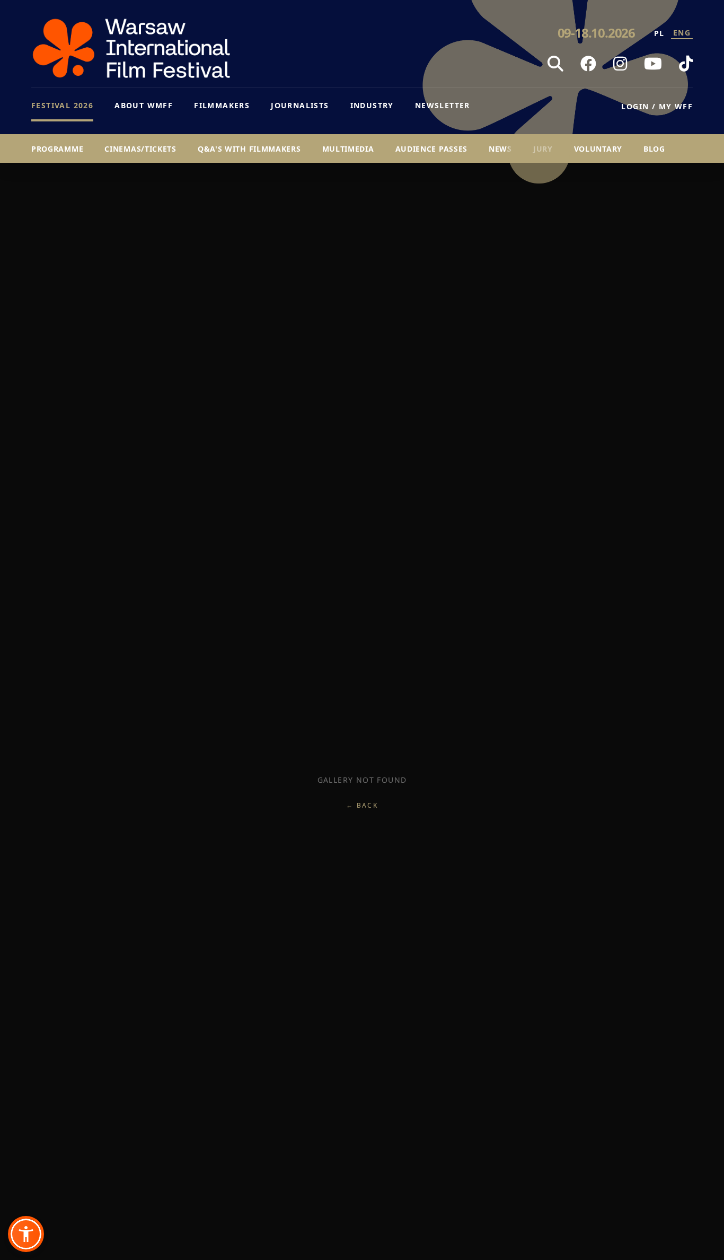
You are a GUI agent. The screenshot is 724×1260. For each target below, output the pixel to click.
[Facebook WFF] (588, 63)
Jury (543, 149)
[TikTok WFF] (686, 63)
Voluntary (598, 149)
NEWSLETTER (442, 105)
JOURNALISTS (300, 105)
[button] (26, 1234)
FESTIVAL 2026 (62, 105)
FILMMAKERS (222, 105)
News (500, 149)
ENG (682, 33)
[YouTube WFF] (653, 63)
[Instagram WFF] (620, 63)
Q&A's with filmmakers (249, 149)
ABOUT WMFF (143, 105)
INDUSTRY (372, 105)
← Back (362, 805)
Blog (654, 149)
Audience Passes (431, 149)
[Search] (555, 63)
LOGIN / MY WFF (657, 106)
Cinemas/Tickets (140, 149)
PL (659, 33)
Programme (57, 149)
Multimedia (348, 149)
